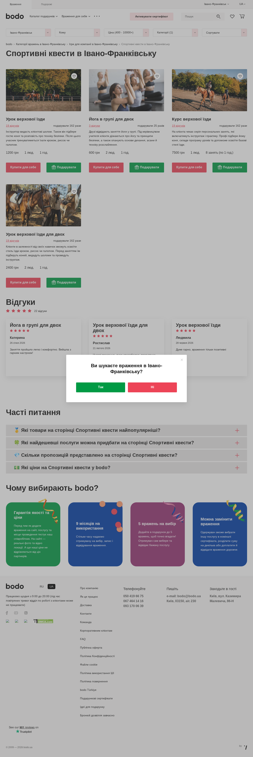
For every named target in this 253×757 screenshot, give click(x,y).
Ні (152, 387)
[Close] (182, 360)
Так (100, 387)
